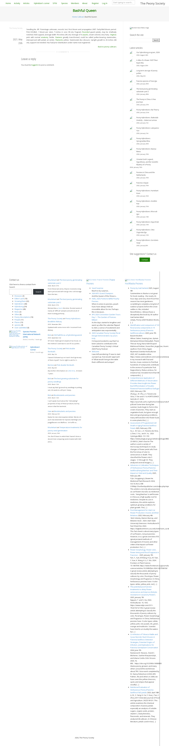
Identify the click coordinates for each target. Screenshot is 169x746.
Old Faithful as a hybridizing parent (68, 335)
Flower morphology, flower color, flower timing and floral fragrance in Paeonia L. (144, 552)
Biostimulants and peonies (64, 395)
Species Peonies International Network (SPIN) (31, 334)
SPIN (55, 3)
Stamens (58, 37)
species (18, 325)
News (17, 312)
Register (95, 3)
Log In (104, 3)
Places (17, 322)
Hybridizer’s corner (42, 3)
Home (8, 3)
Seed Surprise (97, 288)
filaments (59, 40)
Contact (145, 259)
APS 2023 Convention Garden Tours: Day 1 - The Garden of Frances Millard (106, 317)
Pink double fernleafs (65, 365)
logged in (35, 65)
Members (75, 3)
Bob (49, 335)
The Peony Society (152, 3)
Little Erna (71, 371)
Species (64, 3)
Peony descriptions (22, 317)
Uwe (49, 411)
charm (60, 308)
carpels (85, 34)
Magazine (18, 309)
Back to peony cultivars (107, 46)
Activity (17, 3)
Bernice (51, 365)
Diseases (18, 296)
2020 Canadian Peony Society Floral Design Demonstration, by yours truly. (106, 335)
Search (12, 287)
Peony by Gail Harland (139, 288)
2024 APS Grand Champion (102, 293)
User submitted (21, 327)
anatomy (44, 37)
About (85, 3)
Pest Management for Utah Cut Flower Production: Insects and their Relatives (144, 513)
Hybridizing (19, 306)
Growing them (20, 301)
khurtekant (52, 280)
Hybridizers (19, 304)
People (17, 319)
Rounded (86, 32)
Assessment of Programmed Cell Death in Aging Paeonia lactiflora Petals (143, 425)
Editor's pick (19, 298)
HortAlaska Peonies (134, 283)
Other (17, 314)
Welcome (95, 351)
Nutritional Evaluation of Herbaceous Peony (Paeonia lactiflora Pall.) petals (141, 690)
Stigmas (113, 34)
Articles (26, 3)
